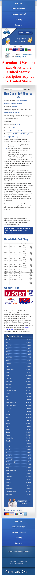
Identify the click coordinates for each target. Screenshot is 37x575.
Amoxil (8, 485)
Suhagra (8, 343)
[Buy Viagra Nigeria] (18, 572)
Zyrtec (7, 411)
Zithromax (8, 408)
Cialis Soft (8, 441)
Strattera (8, 429)
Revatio (8, 465)
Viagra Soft (9, 381)
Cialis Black (9, 476)
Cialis (7, 355)
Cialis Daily (9, 378)
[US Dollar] (29, 50)
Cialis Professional (11, 491)
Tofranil (8, 450)
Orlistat (8, 414)
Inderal (7, 399)
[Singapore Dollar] (11, 49)
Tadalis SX (9, 482)
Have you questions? (18, 14)
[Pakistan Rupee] (26, 49)
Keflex (7, 366)
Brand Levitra (9, 438)
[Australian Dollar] (14, 49)
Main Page (18, 3)
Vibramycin (9, 358)
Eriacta (8, 432)
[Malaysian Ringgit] (18, 49)
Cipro (7, 473)
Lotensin (8, 372)
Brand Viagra (9, 459)
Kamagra (8, 364)
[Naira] (7, 49)
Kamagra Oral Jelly (11, 390)
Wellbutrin (8, 387)
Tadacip (8, 393)
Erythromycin (9, 488)
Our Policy (18, 20)
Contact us (18, 25)
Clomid (8, 340)
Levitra (7, 375)
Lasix (7, 444)
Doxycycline (9, 494)
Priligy (7, 468)
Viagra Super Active (11, 405)
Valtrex (7, 349)
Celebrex (8, 352)
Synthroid (8, 453)
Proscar (8, 435)
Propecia (8, 361)
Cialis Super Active (11, 402)
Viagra (7, 426)
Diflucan (8, 423)
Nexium (8, 396)
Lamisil (8, 447)
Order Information (18, 9)
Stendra (8, 417)
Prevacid (8, 346)
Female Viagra (9, 369)
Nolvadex (8, 384)
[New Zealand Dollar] (22, 49)
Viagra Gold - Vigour (11, 462)
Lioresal (8, 479)
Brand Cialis (9, 456)
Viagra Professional (11, 470)
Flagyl (7, 420)
